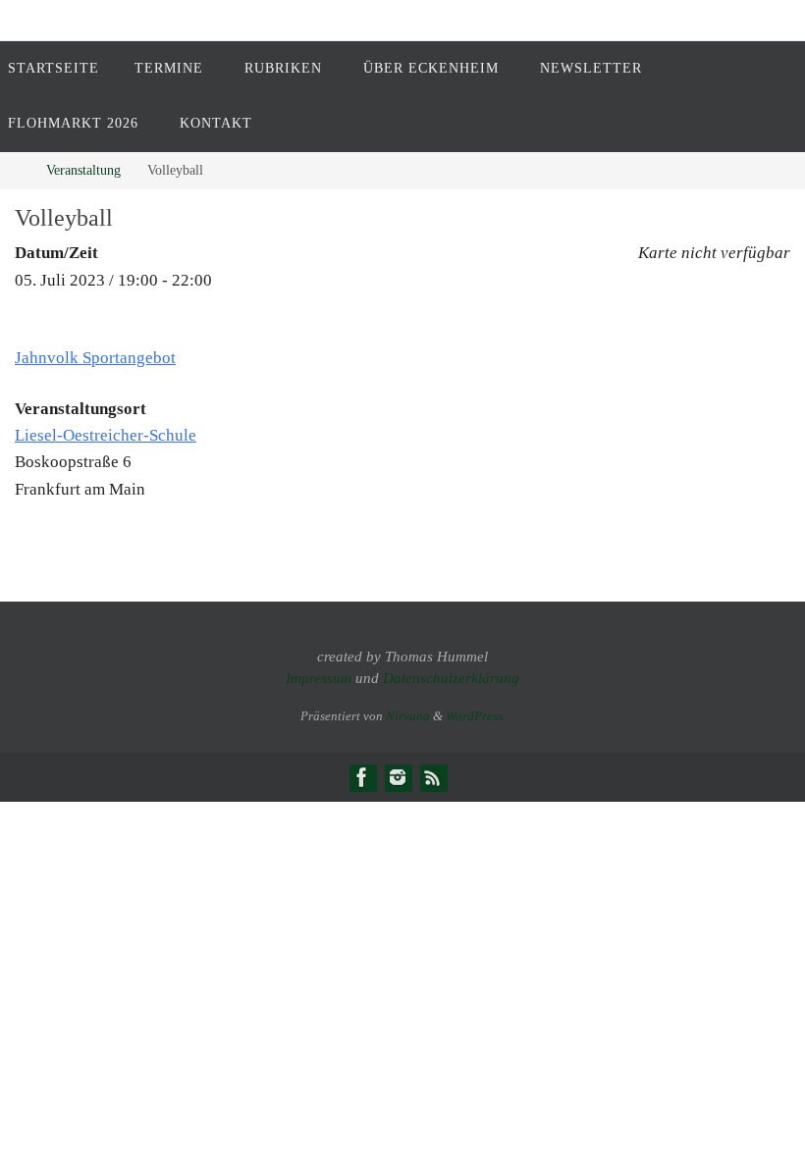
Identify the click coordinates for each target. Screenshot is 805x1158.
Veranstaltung (83, 170)
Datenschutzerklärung (451, 678)
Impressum (318, 678)
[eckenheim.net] (397, 777)
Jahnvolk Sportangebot (95, 357)
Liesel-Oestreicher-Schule (105, 435)
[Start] (14, 170)
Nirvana (408, 716)
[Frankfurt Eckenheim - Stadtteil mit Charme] (362, 777)
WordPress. (476, 716)
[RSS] (433, 777)
